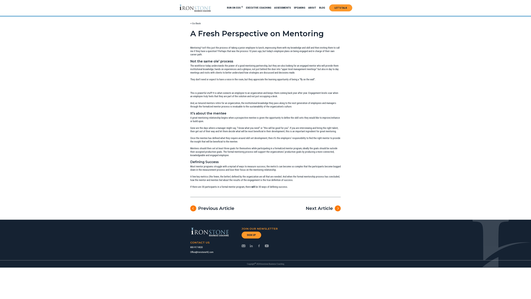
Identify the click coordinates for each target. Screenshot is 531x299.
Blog (322, 7)
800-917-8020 (196, 247)
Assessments (282, 7)
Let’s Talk (341, 7)
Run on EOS (235, 7)
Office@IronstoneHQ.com (201, 252)
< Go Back (195, 23)
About (312, 7)
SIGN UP (251, 235)
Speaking (299, 7)
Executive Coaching (258, 7)
